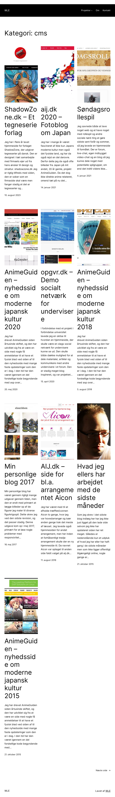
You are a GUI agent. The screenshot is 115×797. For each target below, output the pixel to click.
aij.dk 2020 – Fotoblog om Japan (56, 121)
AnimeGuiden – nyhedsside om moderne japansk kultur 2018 (93, 299)
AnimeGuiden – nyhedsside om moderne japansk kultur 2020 (21, 299)
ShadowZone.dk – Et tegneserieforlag (20, 121)
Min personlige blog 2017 (20, 474)
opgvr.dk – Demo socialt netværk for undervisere (57, 295)
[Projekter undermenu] (91, 10)
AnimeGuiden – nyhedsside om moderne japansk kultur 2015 (21, 668)
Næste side (103, 770)
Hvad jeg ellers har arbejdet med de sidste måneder (91, 485)
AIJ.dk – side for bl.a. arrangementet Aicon (57, 482)
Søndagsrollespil (93, 113)
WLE (7, 10)
